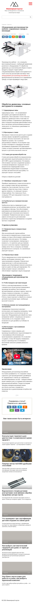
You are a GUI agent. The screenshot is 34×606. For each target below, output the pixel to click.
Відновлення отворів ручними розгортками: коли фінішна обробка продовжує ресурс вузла (17, 493)
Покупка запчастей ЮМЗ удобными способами (17, 465)
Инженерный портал (14, 9)
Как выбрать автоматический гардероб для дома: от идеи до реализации (15, 548)
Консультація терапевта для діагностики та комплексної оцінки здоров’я (17, 438)
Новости (21, 34)
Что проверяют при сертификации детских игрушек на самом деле (16, 519)
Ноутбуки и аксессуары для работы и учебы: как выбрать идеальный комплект (14, 578)
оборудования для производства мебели (15, 75)
